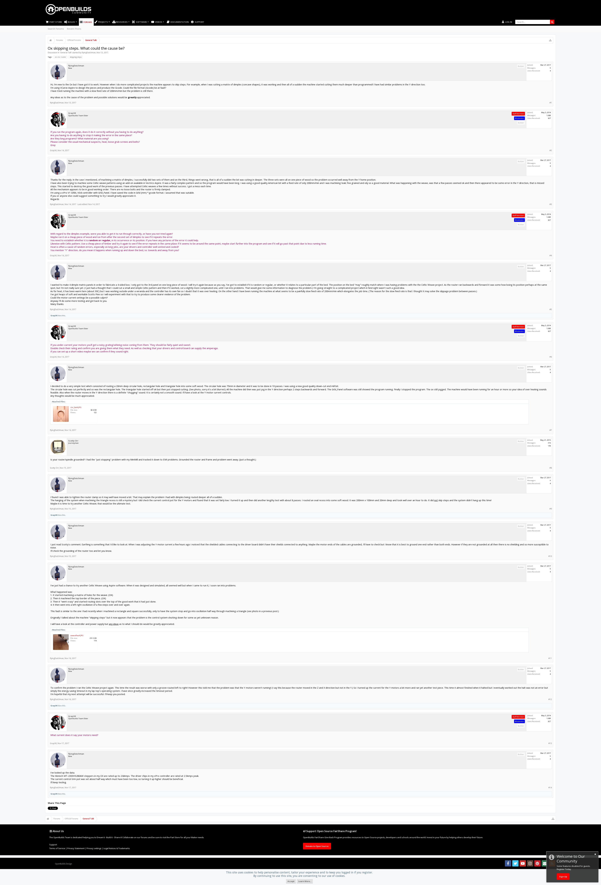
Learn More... (304, 881)
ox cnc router (60, 57)
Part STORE (55, 22)
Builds (71, 22)
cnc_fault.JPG (75, 407)
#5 (551, 309)
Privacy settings (94, 848)
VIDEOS (158, 22)
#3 (551, 204)
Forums (87, 22)
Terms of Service (57, 848)
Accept (291, 881)
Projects (103, 22)
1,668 (549, 115)
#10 (550, 556)
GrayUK (72, 113)
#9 (551, 509)
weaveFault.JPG (76, 635)
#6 (551, 357)
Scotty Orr (73, 440)
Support (199, 22)
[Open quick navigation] (550, 40)
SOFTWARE (141, 22)
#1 (551, 102)
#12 (550, 699)
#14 (550, 787)
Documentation (179, 22)
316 (549, 443)
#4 (551, 255)
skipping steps (76, 57)
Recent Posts (74, 28)
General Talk (65, 52)
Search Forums (56, 28)
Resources (122, 22)
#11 (550, 658)
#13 (550, 743)
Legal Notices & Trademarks (116, 848)
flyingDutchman (89, 52)
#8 (551, 468)
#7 (551, 430)
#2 (551, 150)
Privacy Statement (76, 848)
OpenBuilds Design (63, 863)
